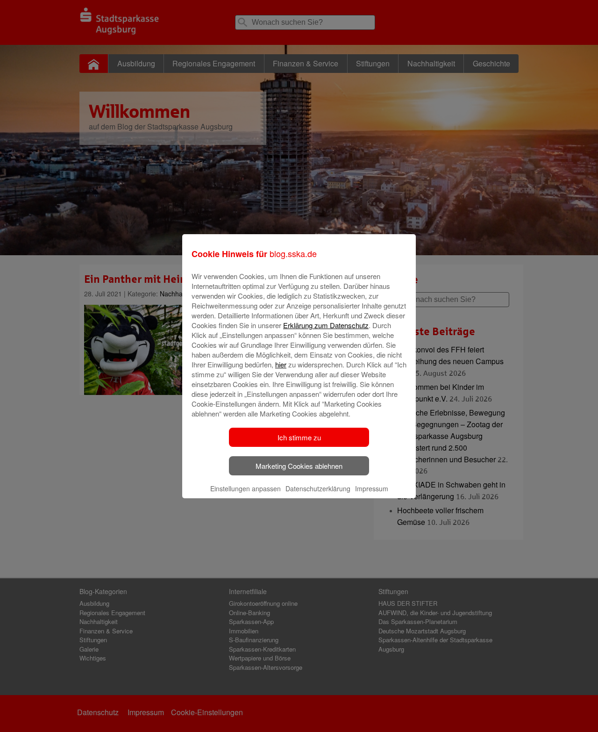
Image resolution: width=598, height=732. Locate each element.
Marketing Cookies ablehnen (299, 466)
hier (280, 364)
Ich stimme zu (299, 437)
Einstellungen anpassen (245, 488)
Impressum (371, 488)
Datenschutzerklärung (317, 488)
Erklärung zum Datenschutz (326, 325)
